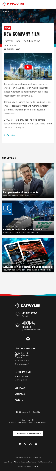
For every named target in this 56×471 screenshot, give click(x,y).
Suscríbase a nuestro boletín (28, 433)
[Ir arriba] (28, 338)
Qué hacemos (21, 388)
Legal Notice (8, 462)
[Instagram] (30, 444)
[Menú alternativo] (51, 4)
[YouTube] (36, 444)
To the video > (10, 135)
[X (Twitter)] (25, 444)
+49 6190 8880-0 (22, 360)
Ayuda (17, 400)
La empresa (20, 394)
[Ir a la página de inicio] (13, 4)
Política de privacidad (45, 462)
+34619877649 (22, 376)
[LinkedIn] (20, 444)
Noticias (6, 11)
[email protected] (23, 364)
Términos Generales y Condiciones (25, 462)
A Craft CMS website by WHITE (28, 467)
